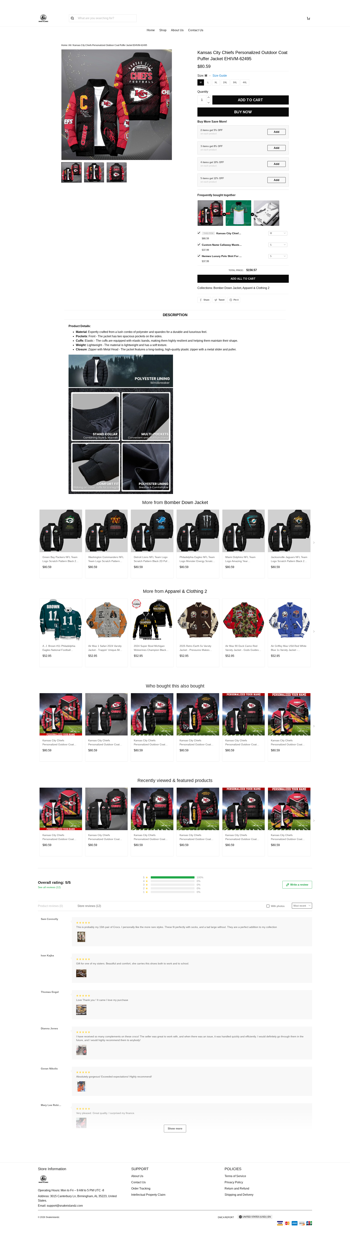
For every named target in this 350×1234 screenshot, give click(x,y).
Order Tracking (140, 1188)
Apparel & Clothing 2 (255, 287)
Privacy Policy (234, 1182)
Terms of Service (235, 1176)
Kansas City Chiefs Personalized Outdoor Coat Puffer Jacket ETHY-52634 (149, 743)
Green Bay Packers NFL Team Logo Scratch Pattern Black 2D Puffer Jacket (60, 559)
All (70, 45)
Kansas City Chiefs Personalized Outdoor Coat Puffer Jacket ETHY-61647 (195, 743)
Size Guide (220, 75)
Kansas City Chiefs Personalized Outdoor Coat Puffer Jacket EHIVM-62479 (104, 743)
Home (151, 30)
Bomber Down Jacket (227, 287)
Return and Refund (237, 1188)
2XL (225, 82)
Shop (163, 30)
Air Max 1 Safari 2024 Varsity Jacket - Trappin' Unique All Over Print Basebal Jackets (105, 648)
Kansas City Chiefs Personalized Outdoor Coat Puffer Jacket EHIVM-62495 (229, 233)
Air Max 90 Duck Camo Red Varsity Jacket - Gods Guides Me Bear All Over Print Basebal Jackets (243, 648)
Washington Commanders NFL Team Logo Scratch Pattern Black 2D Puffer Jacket (106, 559)
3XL (235, 82)
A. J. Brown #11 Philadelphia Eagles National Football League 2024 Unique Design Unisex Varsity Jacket (58, 648)
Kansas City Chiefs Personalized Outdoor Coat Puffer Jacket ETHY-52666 (286, 743)
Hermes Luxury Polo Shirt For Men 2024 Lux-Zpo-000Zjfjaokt (222, 256)
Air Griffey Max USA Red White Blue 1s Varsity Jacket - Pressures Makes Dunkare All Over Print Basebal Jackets (288, 648)
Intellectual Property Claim (148, 1194)
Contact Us (195, 30)
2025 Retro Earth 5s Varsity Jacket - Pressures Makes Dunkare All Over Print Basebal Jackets (197, 648)
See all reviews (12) (49, 887)
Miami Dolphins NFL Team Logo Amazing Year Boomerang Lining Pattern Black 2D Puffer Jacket (240, 559)
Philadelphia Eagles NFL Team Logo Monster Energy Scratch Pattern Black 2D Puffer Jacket (197, 559)
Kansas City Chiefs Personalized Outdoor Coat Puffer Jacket (58, 743)
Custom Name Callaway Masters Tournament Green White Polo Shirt (222, 244)
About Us (177, 30)
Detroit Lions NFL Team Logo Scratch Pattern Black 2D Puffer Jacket (152, 559)
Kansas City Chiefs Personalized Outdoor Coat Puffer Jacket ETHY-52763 (241, 743)
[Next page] (314, 543)
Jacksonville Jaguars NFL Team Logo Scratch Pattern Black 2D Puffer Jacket (289, 559)
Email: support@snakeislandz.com (60, 1205)
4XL (245, 82)
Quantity (202, 91)
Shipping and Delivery (239, 1194)
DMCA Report (226, 1217)
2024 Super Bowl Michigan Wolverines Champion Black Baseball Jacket (150, 648)
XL (216, 82)
